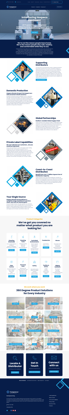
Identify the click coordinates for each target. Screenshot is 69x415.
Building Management (53, 303)
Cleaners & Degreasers (11, 246)
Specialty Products (34, 250)
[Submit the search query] (53, 2)
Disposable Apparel (34, 269)
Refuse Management (23, 247)
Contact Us (18, 2)
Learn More (34, 32)
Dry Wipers (47, 380)
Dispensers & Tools (23, 270)
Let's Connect (15, 372)
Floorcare (23, 246)
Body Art (34, 303)
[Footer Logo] (13, 392)
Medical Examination (57, 247)
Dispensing (23, 245)
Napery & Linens (46, 245)
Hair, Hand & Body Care (23, 269)
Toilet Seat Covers (23, 272)
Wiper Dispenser (41, 380)
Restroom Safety (34, 274)
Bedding (46, 270)
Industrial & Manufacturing (15, 344)
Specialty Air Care (11, 273)
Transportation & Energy (53, 344)
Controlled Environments (57, 272)
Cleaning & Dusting (23, 243)
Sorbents (34, 271)
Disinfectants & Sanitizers (11, 247)
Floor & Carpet (11, 270)
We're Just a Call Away (34, 372)
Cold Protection (57, 248)
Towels (46, 268)
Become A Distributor (41, 79)
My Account (59, 6)
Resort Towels (46, 271)
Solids (11, 272)
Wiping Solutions (34, 245)
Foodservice (46, 272)
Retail (34, 344)
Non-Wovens (46, 243)
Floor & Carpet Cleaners (11, 244)
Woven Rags (57, 271)
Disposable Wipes (22, 273)
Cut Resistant (57, 246)
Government (53, 317)
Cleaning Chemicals (34, 248)
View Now (11, 250)
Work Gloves (57, 245)
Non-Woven (57, 269)
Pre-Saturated (57, 273)
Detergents (11, 245)
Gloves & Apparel (34, 244)
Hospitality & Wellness (53, 330)
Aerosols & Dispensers (11, 269)
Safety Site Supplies (34, 270)
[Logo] (12, 7)
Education (34, 317)
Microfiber (58, 270)
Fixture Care (11, 271)
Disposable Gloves (57, 244)
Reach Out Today (54, 371)
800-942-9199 (11, 2)
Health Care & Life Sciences (34, 330)
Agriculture (15, 303)
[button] (33, 2)
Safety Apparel (34, 272)
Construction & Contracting (15, 317)
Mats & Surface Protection (35, 247)
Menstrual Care (23, 268)
